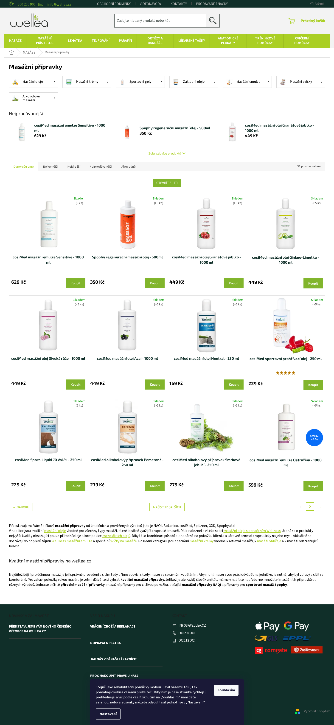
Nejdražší (73, 166)
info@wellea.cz (192, 625)
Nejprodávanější (101, 166)
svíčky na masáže (123, 541)
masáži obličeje (269, 541)
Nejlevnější (50, 166)
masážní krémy (201, 541)
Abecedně (128, 166)
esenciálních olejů (116, 535)
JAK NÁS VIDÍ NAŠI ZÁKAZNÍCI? (113, 659)
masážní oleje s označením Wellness (252, 530)
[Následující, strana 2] (310, 506)
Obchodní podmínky (114, 4)
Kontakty (179, 4)
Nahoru (23, 507)
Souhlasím (226, 690)
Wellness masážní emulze (72, 541)
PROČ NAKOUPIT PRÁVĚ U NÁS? (114, 676)
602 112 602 (186, 640)
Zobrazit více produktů (165, 153)
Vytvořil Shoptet (317, 711)
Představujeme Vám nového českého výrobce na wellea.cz (40, 629)
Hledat (214, 20)
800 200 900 (186, 633)
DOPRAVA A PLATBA (105, 643)
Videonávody (150, 4)
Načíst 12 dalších (167, 507)
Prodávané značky (212, 4)
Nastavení (108, 714)
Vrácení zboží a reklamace (112, 626)
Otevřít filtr (167, 183)
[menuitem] (15, 41)
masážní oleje (55, 530)
